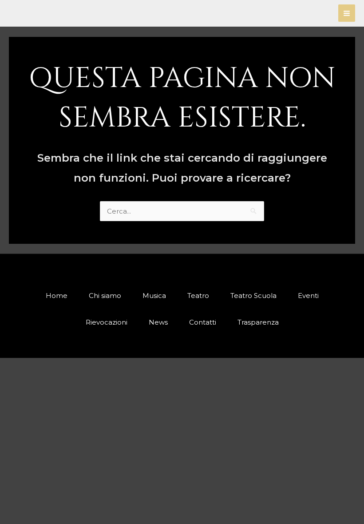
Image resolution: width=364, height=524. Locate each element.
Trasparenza (258, 322)
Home (56, 295)
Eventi (308, 295)
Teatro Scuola (253, 295)
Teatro (198, 295)
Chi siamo (105, 295)
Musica (154, 295)
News (158, 322)
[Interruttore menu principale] (347, 13)
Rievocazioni (106, 322)
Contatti (202, 322)
